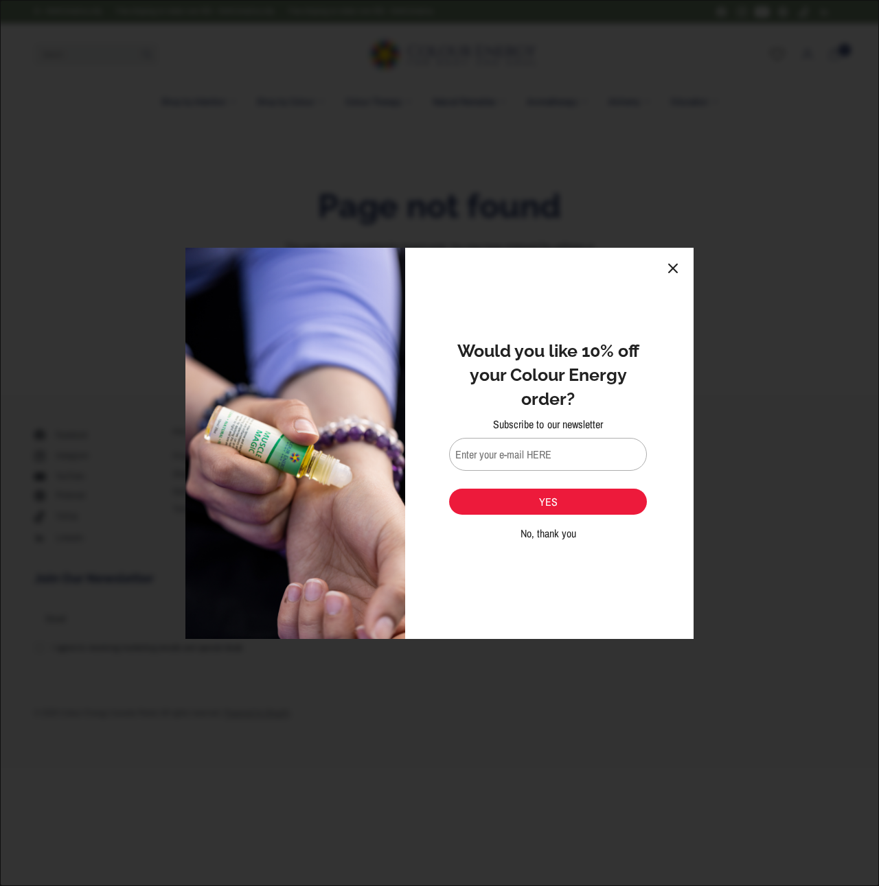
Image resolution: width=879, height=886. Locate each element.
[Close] (673, 268)
